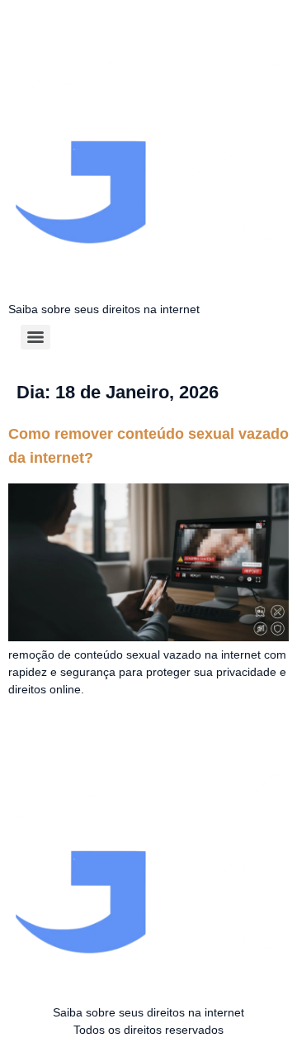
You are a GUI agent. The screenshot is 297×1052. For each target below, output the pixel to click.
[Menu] (35, 337)
